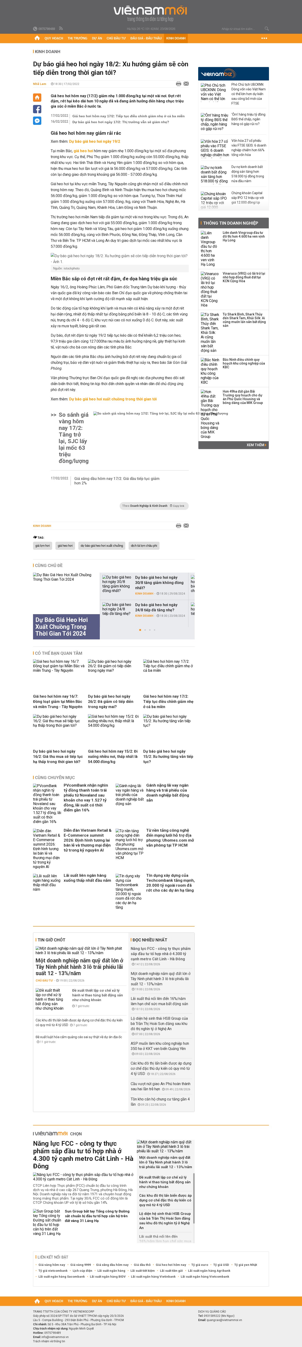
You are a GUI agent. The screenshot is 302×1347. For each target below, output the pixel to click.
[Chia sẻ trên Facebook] (37, 109)
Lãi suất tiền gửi (171, 1270)
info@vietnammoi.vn (55, 1337)
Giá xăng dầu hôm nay (112, 1265)
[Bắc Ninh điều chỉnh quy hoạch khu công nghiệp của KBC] (210, 371)
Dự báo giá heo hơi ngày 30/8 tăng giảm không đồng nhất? (159, 582)
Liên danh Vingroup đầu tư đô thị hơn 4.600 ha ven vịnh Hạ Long (244, 236)
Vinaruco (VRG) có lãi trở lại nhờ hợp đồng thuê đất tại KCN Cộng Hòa (244, 277)
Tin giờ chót (51, 939)
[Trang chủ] (37, 38)
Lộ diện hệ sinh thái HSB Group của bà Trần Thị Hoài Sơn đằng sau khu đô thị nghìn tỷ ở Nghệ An (159, 1023)
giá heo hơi (65, 546)
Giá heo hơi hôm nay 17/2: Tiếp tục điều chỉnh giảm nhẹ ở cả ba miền (128, 116)
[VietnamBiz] (219, 73)
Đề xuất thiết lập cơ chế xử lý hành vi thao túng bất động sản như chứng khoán (97, 995)
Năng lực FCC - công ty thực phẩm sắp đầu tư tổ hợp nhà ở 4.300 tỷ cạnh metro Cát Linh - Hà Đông (161, 953)
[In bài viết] (177, 84)
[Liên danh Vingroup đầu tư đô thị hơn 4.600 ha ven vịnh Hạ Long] (210, 249)
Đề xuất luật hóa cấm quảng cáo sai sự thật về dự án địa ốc (79, 1037)
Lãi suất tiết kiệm (142, 1270)
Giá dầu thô (142, 1265)
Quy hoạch (54, 38)
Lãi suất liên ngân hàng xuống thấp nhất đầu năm (87, 878)
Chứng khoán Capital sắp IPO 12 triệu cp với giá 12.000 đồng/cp (247, 197)
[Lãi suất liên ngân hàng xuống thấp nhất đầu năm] (47, 892)
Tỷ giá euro (199, 1265)
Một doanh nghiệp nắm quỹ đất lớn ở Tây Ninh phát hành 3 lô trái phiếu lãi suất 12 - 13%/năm (79, 967)
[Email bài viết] (185, 84)
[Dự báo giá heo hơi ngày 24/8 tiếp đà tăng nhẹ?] (116, 609)
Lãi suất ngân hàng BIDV (108, 1276)
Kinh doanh (175, 38)
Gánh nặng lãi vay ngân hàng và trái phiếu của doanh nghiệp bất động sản (167, 792)
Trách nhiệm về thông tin (49, 1341)
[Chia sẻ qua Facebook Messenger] (37, 121)
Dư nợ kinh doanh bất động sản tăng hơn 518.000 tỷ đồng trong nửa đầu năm (247, 174)
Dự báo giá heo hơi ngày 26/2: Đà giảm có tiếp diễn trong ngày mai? (110, 701)
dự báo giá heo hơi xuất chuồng (102, 546)
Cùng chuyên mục (55, 777)
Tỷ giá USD (221, 1265)
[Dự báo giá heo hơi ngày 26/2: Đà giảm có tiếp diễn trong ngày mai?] (113, 670)
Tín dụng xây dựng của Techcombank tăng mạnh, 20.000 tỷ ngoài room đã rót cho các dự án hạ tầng (170, 883)
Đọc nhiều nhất (150, 939)
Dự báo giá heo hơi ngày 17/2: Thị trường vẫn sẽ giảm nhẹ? (120, 122)
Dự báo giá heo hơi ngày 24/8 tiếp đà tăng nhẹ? (156, 607)
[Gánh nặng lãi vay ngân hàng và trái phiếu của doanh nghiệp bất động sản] (130, 804)
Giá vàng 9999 (80, 1265)
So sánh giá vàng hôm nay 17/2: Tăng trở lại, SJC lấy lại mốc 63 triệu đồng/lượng (74, 437)
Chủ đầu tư (116, 38)
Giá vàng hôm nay (51, 1265)
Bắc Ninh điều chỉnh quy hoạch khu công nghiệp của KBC (244, 363)
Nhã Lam (39, 84)
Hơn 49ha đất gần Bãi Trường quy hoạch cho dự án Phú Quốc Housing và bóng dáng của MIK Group (243, 397)
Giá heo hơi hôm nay (171, 1265)
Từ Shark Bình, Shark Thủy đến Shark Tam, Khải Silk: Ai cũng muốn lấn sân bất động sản (244, 319)
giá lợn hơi (42, 546)
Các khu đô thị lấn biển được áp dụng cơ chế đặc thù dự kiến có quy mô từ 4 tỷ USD (161, 1068)
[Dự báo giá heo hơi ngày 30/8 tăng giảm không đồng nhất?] (116, 584)
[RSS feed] (61, 28)
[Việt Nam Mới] (151, 14)
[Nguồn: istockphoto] (120, 259)
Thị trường (77, 38)
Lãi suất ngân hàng (111, 1270)
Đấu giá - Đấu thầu (146, 38)
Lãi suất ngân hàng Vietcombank (205, 1276)
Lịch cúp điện (82, 1270)
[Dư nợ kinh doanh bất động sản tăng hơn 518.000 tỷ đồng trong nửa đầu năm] (215, 174)
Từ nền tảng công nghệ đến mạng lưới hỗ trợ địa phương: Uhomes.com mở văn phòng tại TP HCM (170, 838)
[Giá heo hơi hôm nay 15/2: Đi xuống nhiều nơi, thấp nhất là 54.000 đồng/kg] (113, 725)
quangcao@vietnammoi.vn (224, 1320)
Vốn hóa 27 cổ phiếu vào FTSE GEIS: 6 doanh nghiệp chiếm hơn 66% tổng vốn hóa (248, 148)
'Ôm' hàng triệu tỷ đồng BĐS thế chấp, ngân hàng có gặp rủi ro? (248, 119)
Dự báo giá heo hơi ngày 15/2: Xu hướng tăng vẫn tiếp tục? (168, 756)
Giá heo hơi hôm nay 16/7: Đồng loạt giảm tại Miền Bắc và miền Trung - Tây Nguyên (57, 701)
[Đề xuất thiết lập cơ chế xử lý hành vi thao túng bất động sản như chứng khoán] (50, 999)
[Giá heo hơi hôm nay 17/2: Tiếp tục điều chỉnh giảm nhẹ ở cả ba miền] (169, 670)
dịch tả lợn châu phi (144, 546)
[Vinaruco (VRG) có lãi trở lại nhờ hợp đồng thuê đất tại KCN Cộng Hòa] (210, 289)
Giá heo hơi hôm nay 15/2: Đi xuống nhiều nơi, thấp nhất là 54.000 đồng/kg (113, 756)
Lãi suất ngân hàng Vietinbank (153, 1276)
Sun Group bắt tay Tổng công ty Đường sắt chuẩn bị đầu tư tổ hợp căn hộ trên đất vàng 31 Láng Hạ (97, 1216)
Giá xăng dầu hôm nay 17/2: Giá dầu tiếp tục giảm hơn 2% (116, 480)
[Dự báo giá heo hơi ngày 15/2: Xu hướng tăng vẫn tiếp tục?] (169, 725)
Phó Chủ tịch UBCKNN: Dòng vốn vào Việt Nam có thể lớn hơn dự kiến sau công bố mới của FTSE (248, 94)
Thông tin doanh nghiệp (230, 223)
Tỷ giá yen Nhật (245, 1265)
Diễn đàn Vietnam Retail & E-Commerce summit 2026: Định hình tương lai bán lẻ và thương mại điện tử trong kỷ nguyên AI (88, 840)
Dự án (97, 38)
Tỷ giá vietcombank (52, 1270)
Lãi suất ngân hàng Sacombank (61, 1276)
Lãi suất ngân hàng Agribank (209, 1270)
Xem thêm (256, 445)
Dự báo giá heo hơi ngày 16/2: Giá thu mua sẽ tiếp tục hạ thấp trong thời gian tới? (58, 756)
